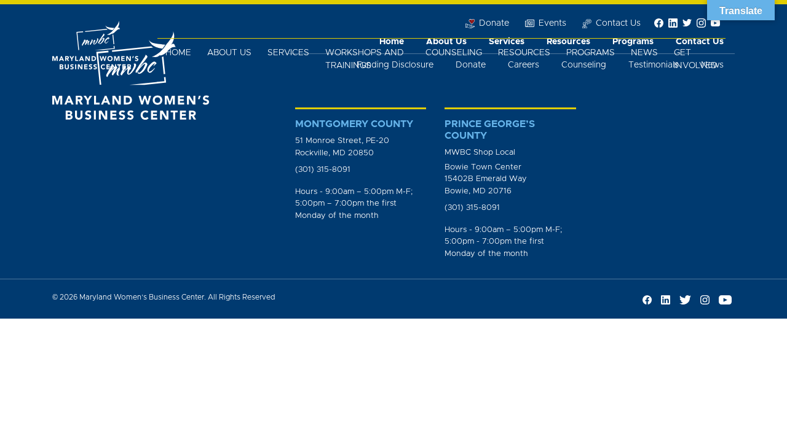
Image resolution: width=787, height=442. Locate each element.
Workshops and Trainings (364, 59)
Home (178, 52)
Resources (524, 52)
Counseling (453, 52)
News (644, 52)
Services (288, 52)
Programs (590, 52)
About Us (229, 52)
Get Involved (696, 59)
